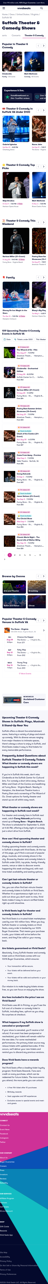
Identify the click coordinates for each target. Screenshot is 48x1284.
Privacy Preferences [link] (8, 1274)
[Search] (41, 8)
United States (23, 14)
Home (5, 14)
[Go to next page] (5, 559)
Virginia (34, 14)
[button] (7, 339)
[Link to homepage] (24, 8)
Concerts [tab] (16, 35)
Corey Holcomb (22, 818)
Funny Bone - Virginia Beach (27, 821)
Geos (12, 14)
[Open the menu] (3, 8)
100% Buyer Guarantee (27, 3)
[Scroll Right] (44, 46)
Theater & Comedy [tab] (34, 35)
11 (40, 555)
